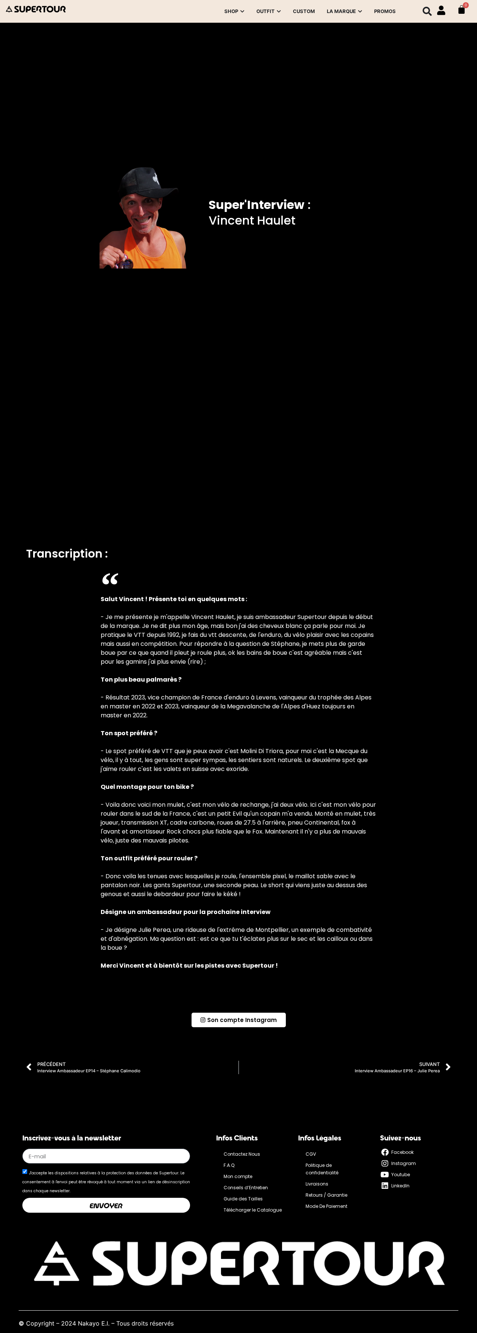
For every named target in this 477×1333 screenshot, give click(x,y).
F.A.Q (229, 1165)
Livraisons (317, 1184)
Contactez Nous (242, 1154)
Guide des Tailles (243, 1199)
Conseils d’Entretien (246, 1187)
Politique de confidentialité (322, 1169)
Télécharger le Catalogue (253, 1210)
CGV (311, 1154)
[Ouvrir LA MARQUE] (360, 11)
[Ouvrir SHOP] (242, 11)
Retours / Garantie (326, 1195)
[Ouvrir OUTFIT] (279, 11)
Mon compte (238, 1176)
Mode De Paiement (326, 1206)
